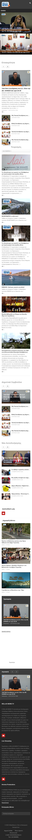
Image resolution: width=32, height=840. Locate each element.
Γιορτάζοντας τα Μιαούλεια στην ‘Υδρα (13, 590)
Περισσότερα (5, 802)
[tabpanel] (16, 33)
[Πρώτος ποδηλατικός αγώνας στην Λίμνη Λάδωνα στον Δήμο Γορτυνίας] (16, 531)
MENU (4, 10)
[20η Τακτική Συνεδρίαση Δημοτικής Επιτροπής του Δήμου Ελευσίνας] (6, 142)
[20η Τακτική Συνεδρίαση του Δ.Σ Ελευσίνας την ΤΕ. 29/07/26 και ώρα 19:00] (6, 118)
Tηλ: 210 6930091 (13, 837)
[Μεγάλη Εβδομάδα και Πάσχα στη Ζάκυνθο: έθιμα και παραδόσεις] (16, 304)
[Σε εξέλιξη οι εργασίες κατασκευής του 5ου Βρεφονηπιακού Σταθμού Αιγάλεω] (6, 472)
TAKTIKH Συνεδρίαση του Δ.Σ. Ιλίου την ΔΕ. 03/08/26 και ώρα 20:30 (15, 620)
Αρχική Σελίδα (8, 830)
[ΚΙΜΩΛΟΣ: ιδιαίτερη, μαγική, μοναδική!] (16, 277)
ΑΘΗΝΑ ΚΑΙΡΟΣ (6, 631)
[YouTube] (3, 513)
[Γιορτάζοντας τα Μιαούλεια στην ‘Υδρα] (16, 580)
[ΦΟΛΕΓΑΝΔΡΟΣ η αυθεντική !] (16, 206)
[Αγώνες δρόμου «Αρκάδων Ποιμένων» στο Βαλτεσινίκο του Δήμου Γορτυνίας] (16, 556)
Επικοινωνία (13, 832)
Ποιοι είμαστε (19, 830)
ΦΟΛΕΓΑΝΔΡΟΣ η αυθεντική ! (10, 216)
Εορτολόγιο (12, 662)
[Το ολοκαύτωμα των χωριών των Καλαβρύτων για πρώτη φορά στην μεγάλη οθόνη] (16, 163)
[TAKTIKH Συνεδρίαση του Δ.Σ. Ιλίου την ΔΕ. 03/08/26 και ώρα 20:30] (16, 78)
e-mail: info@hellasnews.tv (13, 835)
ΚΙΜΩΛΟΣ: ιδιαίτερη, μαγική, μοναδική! (13, 287)
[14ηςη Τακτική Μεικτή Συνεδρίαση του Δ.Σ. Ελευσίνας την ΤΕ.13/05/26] (16, 459)
